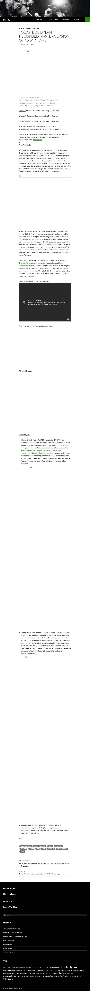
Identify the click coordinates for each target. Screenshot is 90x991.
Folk (13, 973)
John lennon (32, 973)
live (60, 973)
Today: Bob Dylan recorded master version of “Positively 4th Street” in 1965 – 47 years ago (44, 863)
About (57, 19)
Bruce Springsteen (27, 970)
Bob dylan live (9, 970)
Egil (33, 44)
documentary (80, 970)
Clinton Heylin (39, 970)
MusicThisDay (10, 907)
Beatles (32, 967)
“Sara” (28, 242)
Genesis (62, 448)
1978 (8, 968)
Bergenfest (37, 967)
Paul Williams (46, 976)
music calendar (10, 976)
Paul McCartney (36, 976)
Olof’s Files (37, 140)
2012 (12, 968)
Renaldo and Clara (28, 265)
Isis (38, 849)
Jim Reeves (51, 849)
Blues (50, 846)
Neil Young (21, 976)
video (6, 978)
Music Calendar (33, 28)
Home (50, 19)
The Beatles (64, 976)
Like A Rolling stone (50, 973)
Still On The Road (9, 952)
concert (46, 970)
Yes (50, 453)
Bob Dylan (65, 19)
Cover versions (71, 970)
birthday (53, 968)
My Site (6, 20)
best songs (44, 967)
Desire (32, 849)
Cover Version (61, 970)
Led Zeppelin (37, 450)
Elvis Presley (7, 973)
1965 (4, 968)
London (64, 973)
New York (28, 976)
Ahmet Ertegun (26, 846)
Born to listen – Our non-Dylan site (15, 937)
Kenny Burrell (62, 849)
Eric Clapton (44, 448)
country (24, 849)
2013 (15, 968)
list (57, 973)
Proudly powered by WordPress (12, 988)
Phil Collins (53, 448)
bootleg (18, 970)
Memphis (70, 973)
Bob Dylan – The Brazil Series (13, 933)
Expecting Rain (8, 944)
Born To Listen (41, 19)
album (23, 968)
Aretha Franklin (33, 453)
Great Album (20, 973)
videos (11, 979)
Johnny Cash (40, 973)
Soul (51, 976)
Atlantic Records (46, 445)
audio (28, 968)
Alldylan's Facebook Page (11, 929)
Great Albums (77, 19)
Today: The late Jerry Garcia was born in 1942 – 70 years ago (39, 872)
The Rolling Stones (75, 976)
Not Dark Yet (7, 948)
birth (48, 967)
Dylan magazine (8, 940)
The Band (56, 976)
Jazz (43, 849)
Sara (22, 851)
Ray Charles (43, 453)
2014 (19, 968)
